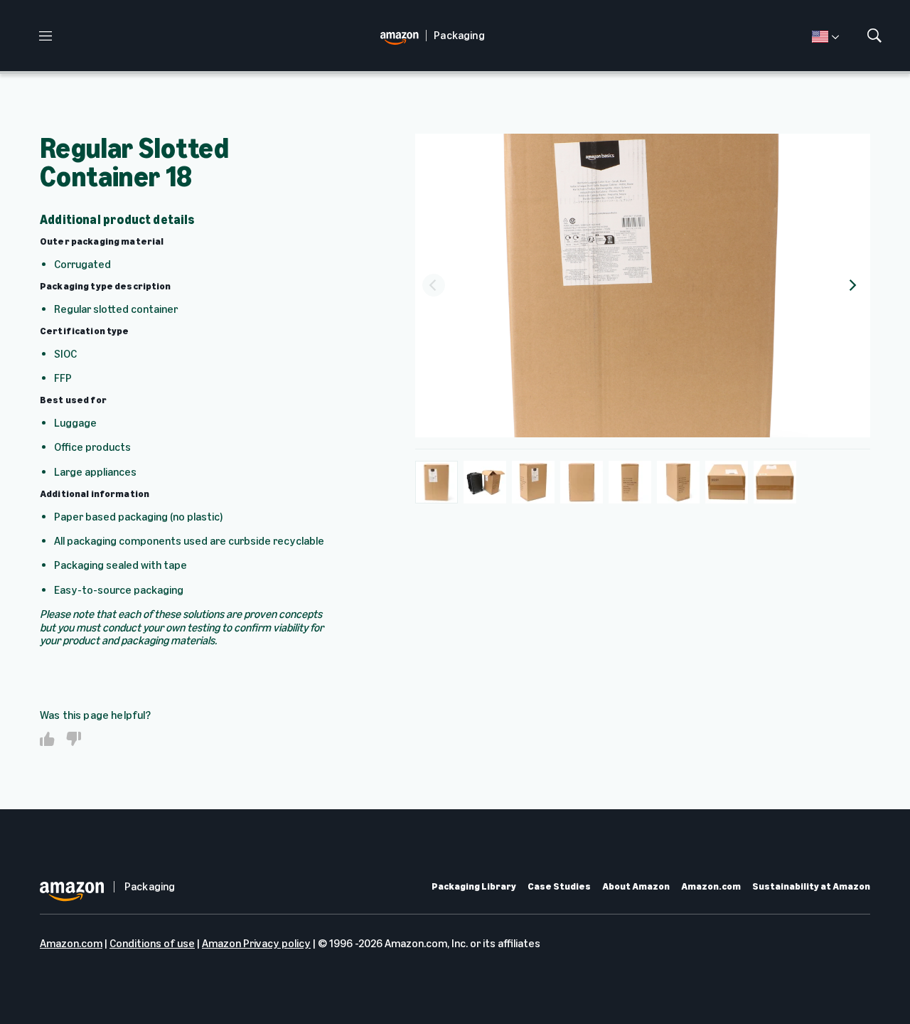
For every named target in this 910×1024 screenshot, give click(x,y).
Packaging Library (474, 886)
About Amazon (636, 886)
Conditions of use (152, 943)
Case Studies (559, 886)
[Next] (851, 285)
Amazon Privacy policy (256, 943)
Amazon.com (711, 886)
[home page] (403, 36)
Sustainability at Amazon (811, 886)
